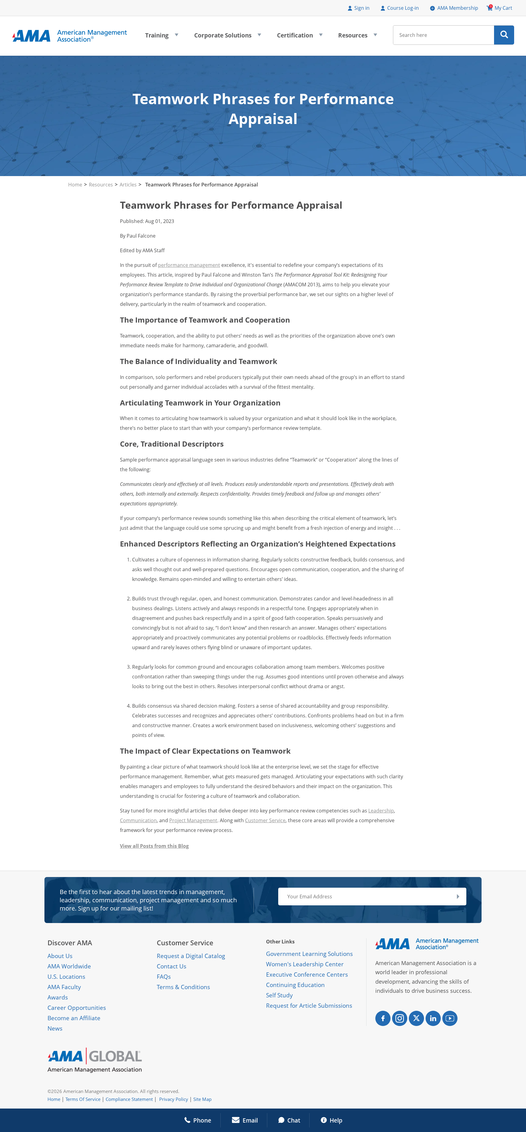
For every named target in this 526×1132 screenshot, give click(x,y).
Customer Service (265, 820)
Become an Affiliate (73, 1018)
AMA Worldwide (69, 966)
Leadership (381, 810)
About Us (59, 956)
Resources (357, 37)
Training (161, 37)
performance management (189, 265)
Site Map (202, 1099)
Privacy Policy (173, 1099)
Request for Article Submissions (309, 1006)
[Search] (504, 35)
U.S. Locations (66, 977)
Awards (57, 997)
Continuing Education (295, 985)
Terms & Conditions (183, 987)
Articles (128, 184)
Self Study (279, 995)
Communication (138, 820)
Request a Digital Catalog (191, 956)
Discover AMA (69, 942)
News (54, 1028)
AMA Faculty (64, 987)
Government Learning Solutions (309, 954)
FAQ (162, 977)
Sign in (362, 8)
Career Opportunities (76, 1008)
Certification (300, 37)
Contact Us (171, 966)
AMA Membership (457, 8)
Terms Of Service (82, 1099)
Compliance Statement (129, 1099)
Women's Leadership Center (305, 964)
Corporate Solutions (227, 37)
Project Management (193, 820)
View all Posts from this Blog (154, 846)
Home (75, 184)
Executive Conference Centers (307, 974)
